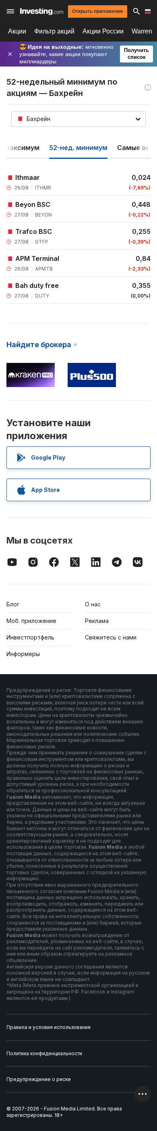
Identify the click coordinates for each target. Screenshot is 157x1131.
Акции (17, 31)
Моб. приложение (31, 620)
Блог (12, 604)
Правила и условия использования (48, 1027)
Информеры (23, 653)
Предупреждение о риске (38, 1079)
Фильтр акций (54, 31)
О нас (93, 604)
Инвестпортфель (30, 637)
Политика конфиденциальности (44, 1053)
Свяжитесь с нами (110, 637)
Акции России (103, 31)
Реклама (97, 620)
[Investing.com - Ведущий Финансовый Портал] (41, 11)
